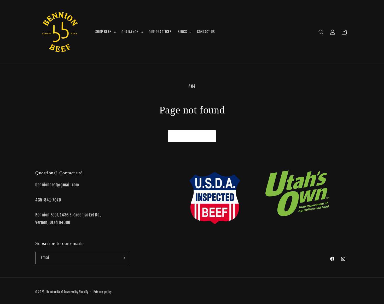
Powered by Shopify (76, 292)
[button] (105, 31)
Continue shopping (192, 135)
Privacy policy (103, 292)
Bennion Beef (54, 292)
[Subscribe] (123, 258)
